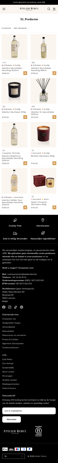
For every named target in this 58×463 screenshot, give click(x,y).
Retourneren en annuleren (14, 335)
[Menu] (4, 9)
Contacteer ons (9, 319)
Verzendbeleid (8, 327)
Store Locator (8, 372)
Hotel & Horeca (9, 388)
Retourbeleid (8, 331)
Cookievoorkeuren (10, 347)
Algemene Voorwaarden (13, 343)
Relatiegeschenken (10, 384)
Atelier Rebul (41, 456)
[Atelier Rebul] (29, 9)
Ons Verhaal (7, 363)
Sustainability (8, 367)
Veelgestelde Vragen (11, 323)
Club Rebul (7, 359)
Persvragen (7, 376)
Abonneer (11, 419)
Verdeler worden (9, 380)
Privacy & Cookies (10, 339)
